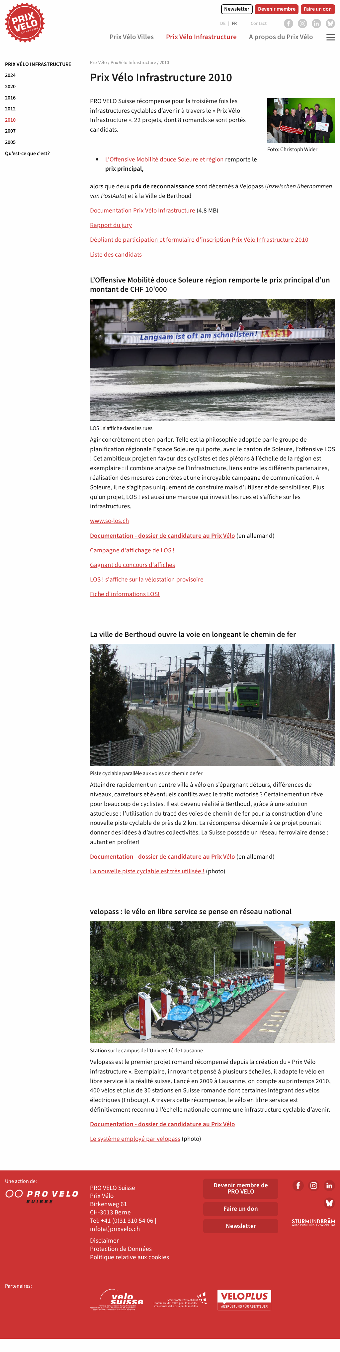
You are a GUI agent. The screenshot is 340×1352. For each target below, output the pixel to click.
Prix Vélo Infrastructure (38, 64)
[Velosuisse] (117, 1300)
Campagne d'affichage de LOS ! (132, 550)
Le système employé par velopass (135, 1138)
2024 (10, 75)
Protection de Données (121, 1249)
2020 (10, 86)
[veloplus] (244, 1300)
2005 (10, 142)
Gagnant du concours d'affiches (132, 565)
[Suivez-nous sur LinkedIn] (316, 23)
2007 (10, 131)
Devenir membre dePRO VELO (240, 1188)
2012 (10, 108)
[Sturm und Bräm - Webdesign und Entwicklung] (311, 1222)
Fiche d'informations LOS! (125, 594)
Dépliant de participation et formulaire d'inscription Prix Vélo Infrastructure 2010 (199, 239)
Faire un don (318, 9)
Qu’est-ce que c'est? (27, 153)
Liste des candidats (116, 254)
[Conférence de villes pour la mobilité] (181, 1300)
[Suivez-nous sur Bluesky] (330, 23)
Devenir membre (277, 9)
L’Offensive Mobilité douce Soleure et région (164, 159)
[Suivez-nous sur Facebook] (288, 23)
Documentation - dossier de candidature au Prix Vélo (162, 535)
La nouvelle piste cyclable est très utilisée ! (147, 871)
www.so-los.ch (109, 520)
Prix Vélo (98, 62)
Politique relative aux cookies (129, 1257)
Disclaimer (104, 1241)
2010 (10, 120)
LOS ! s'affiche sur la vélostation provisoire (147, 579)
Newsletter (236, 9)
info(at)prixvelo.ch (115, 1229)
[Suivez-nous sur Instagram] (302, 23)
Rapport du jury (111, 225)
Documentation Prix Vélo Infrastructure (142, 210)
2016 (10, 97)
